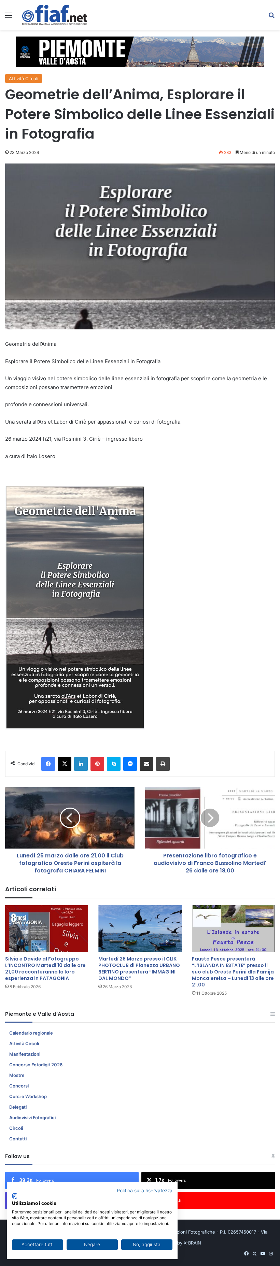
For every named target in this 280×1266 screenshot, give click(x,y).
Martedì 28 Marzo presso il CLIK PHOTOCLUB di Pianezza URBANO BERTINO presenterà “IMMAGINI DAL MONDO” (139, 968)
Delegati (18, 1107)
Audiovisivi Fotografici (32, 1117)
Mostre (17, 1075)
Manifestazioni (24, 1054)
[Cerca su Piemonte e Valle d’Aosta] (271, 17)
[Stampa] (163, 764)
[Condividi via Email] (146, 764)
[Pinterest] (97, 764)
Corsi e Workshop (28, 1096)
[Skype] (114, 764)
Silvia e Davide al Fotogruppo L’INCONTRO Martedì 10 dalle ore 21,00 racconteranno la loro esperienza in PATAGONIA (45, 968)
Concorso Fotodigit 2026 (35, 1064)
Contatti (18, 1138)
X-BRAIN (192, 1243)
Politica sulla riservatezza (144, 1190)
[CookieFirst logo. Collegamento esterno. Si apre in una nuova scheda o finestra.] (14, 1196)
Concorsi (19, 1086)
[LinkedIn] (81, 764)
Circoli (16, 1128)
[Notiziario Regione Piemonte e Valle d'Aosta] (54, 15)
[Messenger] (130, 764)
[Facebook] (48, 764)
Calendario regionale (31, 1033)
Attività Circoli (23, 78)
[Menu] (8, 17)
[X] (64, 764)
